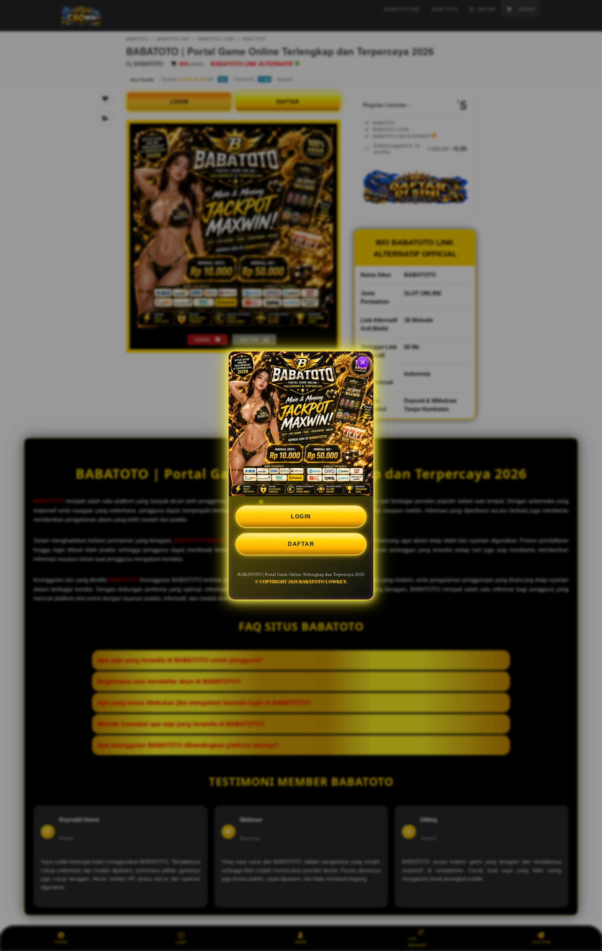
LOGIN (301, 516)
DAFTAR (301, 544)
